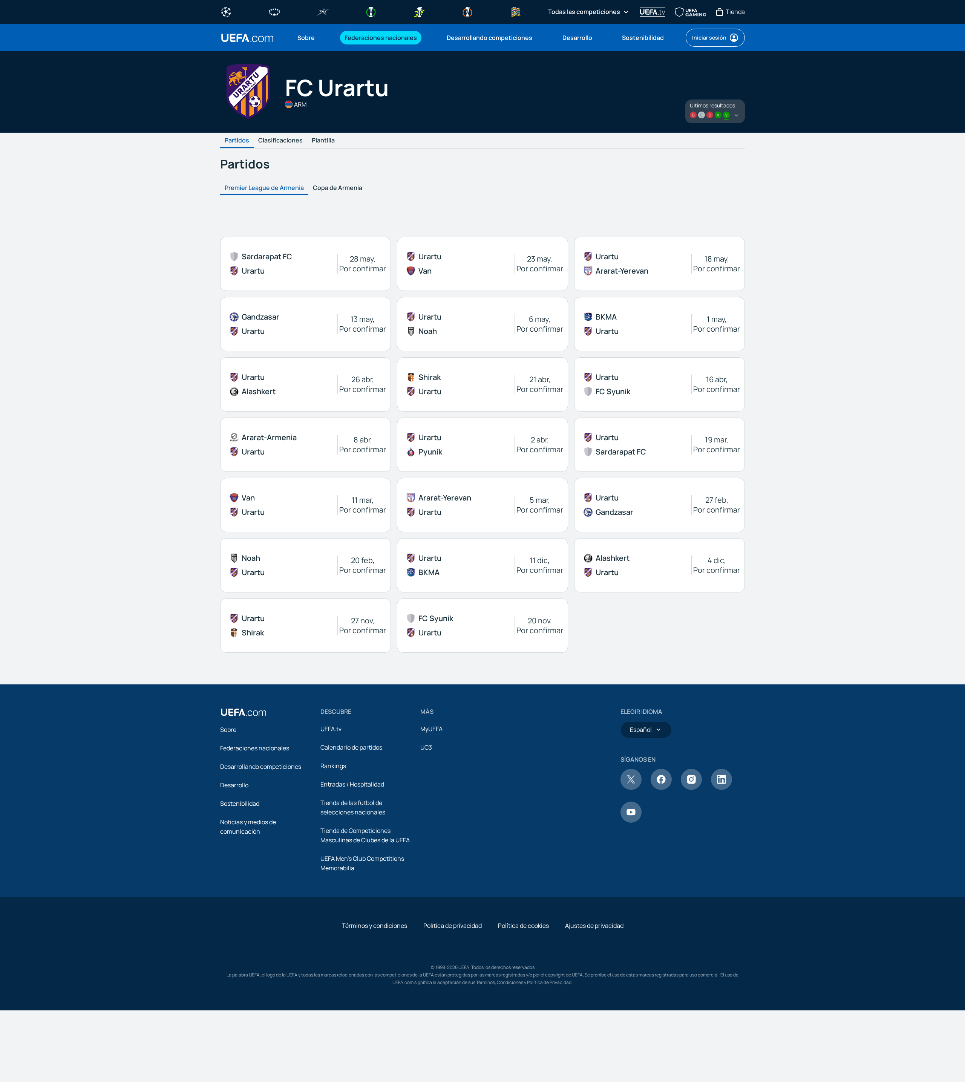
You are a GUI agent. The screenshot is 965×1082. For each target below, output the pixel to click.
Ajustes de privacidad (594, 925)
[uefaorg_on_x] (631, 788)
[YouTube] (631, 820)
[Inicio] (243, 712)
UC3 (426, 747)
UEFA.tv (331, 729)
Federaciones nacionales (254, 748)
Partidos (237, 140)
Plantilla (323, 140)
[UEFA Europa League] (467, 11)
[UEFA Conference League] (371, 11)
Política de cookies (523, 925)
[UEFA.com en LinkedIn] (721, 788)
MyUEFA (431, 729)
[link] (306, 38)
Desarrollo (234, 785)
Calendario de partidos (351, 747)
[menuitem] (312, 38)
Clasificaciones (280, 140)
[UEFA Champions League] (226, 11)
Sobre (228, 729)
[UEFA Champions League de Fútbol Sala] (323, 11)
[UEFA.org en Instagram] (691, 788)
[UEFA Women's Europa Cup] (419, 11)
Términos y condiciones (374, 925)
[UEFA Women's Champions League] (274, 11)
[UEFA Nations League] (516, 11)
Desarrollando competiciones (260, 766)
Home (247, 38)
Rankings (333, 766)
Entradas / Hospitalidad (352, 784)
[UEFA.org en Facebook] (661, 788)
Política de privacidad (452, 925)
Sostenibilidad (239, 803)
